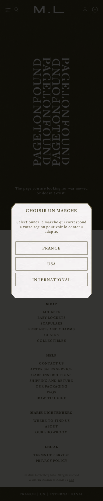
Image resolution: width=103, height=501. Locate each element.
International (51, 279)
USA (51, 263)
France (51, 248)
